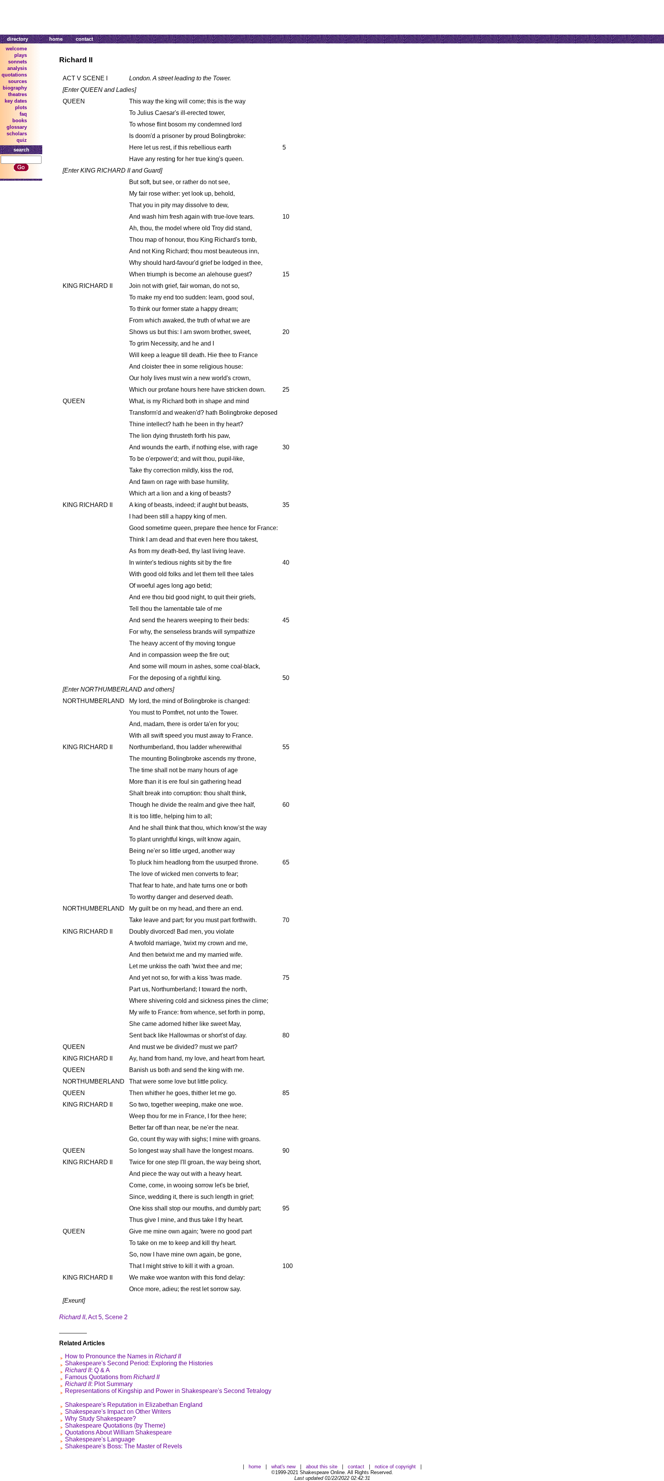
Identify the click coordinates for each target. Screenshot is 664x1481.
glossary (17, 127)
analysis (17, 68)
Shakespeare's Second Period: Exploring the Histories (139, 1363)
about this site (321, 1466)
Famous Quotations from (112, 1377)
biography (15, 88)
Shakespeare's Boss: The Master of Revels (123, 1446)
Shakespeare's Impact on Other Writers (118, 1411)
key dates (16, 101)
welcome (16, 49)
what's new (283, 1466)
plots (21, 107)
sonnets (17, 62)
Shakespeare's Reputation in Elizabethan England (134, 1404)
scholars (17, 133)
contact (84, 39)
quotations (14, 75)
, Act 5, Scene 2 (93, 1317)
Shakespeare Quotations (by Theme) (115, 1425)
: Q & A (87, 1370)
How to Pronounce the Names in (123, 1356)
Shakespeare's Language (100, 1439)
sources (17, 81)
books (19, 120)
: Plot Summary (99, 1384)
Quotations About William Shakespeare (118, 1432)
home (56, 39)
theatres (17, 94)
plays (20, 55)
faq (23, 114)
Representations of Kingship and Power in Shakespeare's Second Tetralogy (168, 1391)
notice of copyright (395, 1466)
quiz (22, 140)
